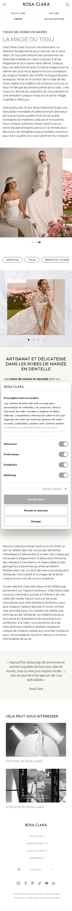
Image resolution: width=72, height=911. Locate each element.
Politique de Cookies (49, 897)
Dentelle (12, 259)
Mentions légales (52, 894)
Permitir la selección (36, 510)
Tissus (18, 19)
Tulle (32, 259)
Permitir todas (36, 499)
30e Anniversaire (54, 19)
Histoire (54, 13)
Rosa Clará (18, 13)
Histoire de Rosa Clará (24, 761)
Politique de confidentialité (26, 897)
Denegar (36, 521)
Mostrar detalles (52, 488)
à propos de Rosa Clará (25, 807)
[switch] (63, 454)
